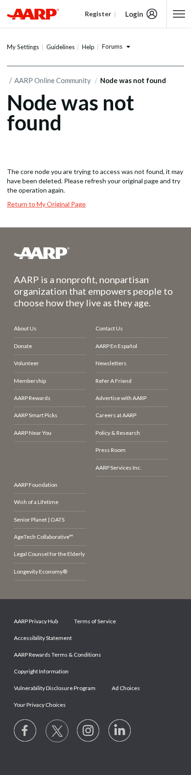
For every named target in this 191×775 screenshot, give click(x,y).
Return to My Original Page (46, 204)
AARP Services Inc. (118, 467)
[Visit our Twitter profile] (57, 731)
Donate (23, 345)
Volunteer (26, 363)
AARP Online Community (52, 80)
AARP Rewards (32, 397)
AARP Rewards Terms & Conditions (57, 654)
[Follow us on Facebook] (25, 731)
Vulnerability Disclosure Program (55, 688)
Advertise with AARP (121, 397)
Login (134, 14)
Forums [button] (112, 46)
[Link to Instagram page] (88, 731)
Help (88, 47)
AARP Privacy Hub (36, 621)
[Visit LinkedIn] (120, 731)
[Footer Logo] (95, 253)
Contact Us (109, 328)
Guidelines (60, 47)
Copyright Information (41, 671)
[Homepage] (33, 14)
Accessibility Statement (43, 637)
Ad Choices (126, 688)
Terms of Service (95, 621)
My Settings (23, 47)
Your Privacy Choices (40, 704)
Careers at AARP (116, 415)
